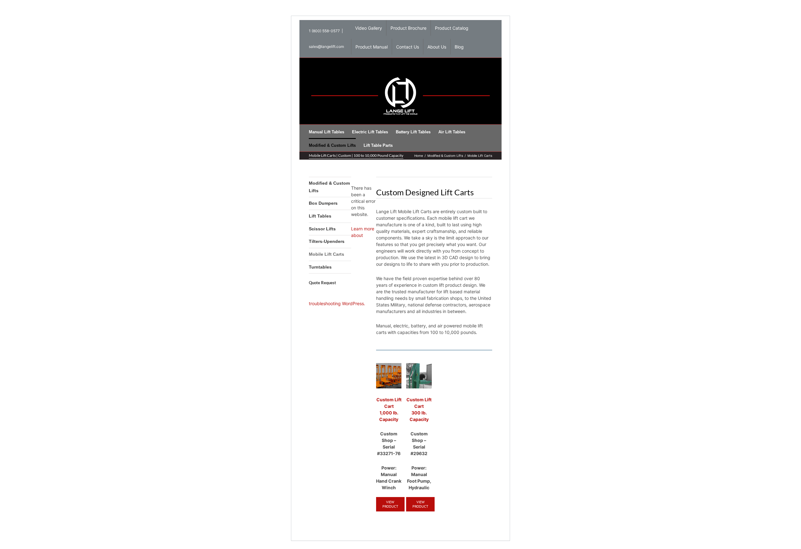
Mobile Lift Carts (326, 254)
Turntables (320, 266)
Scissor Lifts (322, 228)
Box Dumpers (323, 203)
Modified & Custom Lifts (329, 187)
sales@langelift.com (326, 46)
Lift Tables (320, 215)
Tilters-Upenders (326, 241)
